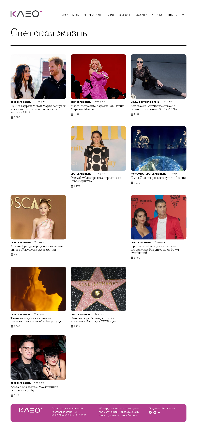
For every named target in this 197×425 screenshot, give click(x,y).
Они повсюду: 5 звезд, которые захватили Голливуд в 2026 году (93, 319)
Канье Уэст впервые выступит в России (158, 178)
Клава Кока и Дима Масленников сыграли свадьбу (34, 388)
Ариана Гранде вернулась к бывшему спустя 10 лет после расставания (37, 248)
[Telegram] (150, 412)
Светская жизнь (21, 102)
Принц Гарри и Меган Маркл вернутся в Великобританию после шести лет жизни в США (38, 109)
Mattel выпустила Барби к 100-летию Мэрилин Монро (97, 107)
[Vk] (159, 412)
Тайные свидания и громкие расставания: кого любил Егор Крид (36, 319)
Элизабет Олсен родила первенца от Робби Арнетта (96, 179)
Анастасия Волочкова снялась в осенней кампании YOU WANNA (154, 107)
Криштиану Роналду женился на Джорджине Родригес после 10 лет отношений (155, 250)
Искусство (138, 174)
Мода (134, 102)
